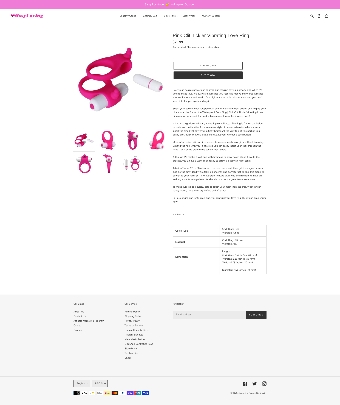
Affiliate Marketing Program (88, 321)
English (81, 383)
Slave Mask (130, 348)
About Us (78, 311)
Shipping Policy (132, 316)
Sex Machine (131, 353)
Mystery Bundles (133, 334)
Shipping (191, 47)
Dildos (128, 357)
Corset (77, 325)
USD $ (99, 383)
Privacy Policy (132, 321)
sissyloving (243, 393)
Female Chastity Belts (136, 330)
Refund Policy (132, 311)
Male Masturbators (134, 339)
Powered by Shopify (258, 393)
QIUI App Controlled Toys (138, 344)
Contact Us (79, 316)
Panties (77, 330)
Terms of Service (133, 325)
